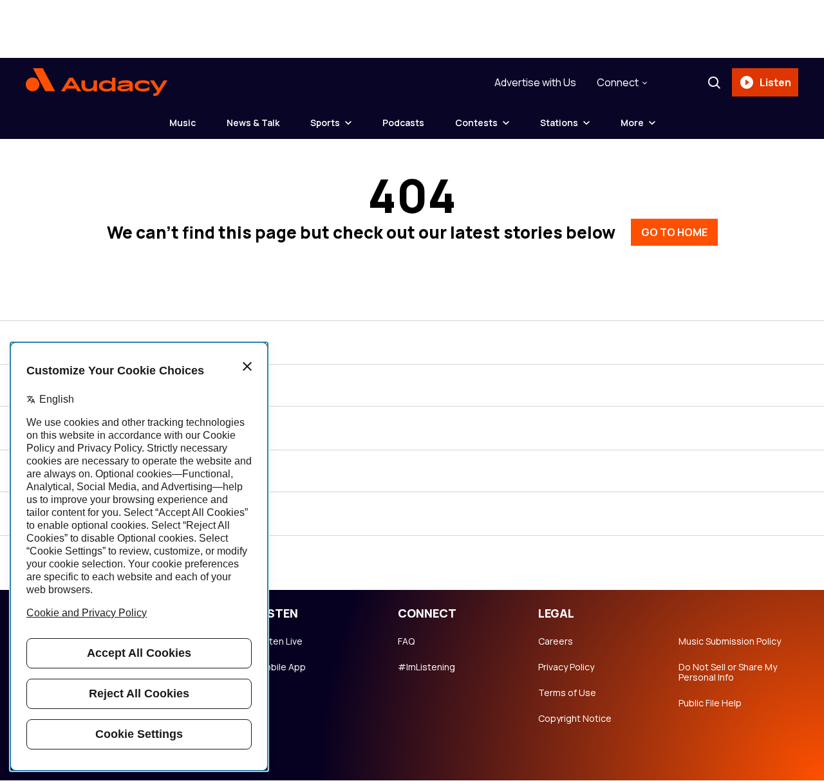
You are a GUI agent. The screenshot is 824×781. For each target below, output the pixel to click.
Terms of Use (567, 693)
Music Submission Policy (730, 641)
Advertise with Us (535, 82)
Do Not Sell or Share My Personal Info (728, 672)
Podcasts (403, 122)
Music (182, 122)
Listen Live (280, 641)
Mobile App (282, 667)
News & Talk (253, 122)
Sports (325, 122)
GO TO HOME (674, 232)
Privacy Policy (566, 667)
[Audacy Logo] (96, 82)
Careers (555, 641)
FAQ (406, 641)
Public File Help (710, 703)
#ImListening (426, 667)
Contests (476, 122)
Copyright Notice (575, 718)
